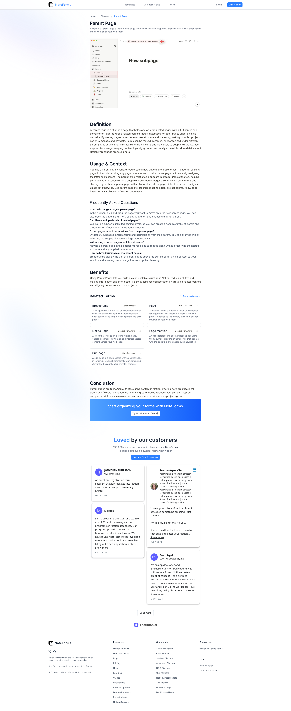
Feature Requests (121, 692)
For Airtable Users (165, 692)
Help (115, 668)
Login (219, 4)
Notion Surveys (163, 687)
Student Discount (164, 658)
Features (117, 673)
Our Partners (162, 673)
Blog (115, 658)
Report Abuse (120, 697)
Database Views (152, 4)
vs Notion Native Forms (210, 648)
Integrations (119, 682)
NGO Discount (163, 668)
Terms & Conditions (209, 670)
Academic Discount (166, 663)
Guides (116, 677)
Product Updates (121, 687)
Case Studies (162, 653)
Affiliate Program (164, 648)
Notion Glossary (121, 702)
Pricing (116, 663)
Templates (130, 4)
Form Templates (121, 653)
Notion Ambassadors (166, 677)
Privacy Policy (206, 665)
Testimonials (162, 682)
